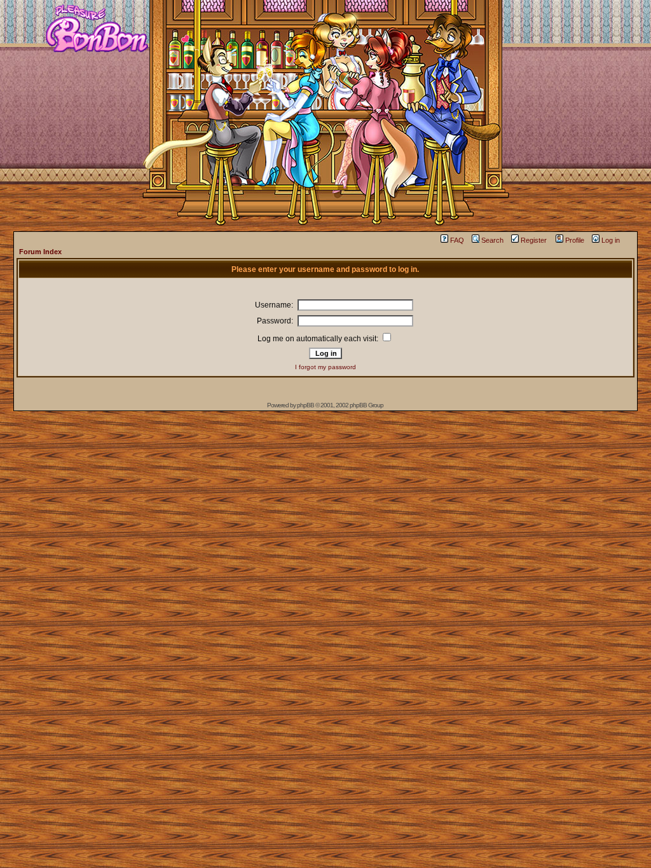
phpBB (305, 405)
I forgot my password (325, 366)
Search (492, 240)
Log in (610, 240)
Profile (574, 240)
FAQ (457, 240)
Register (534, 240)
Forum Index (40, 251)
